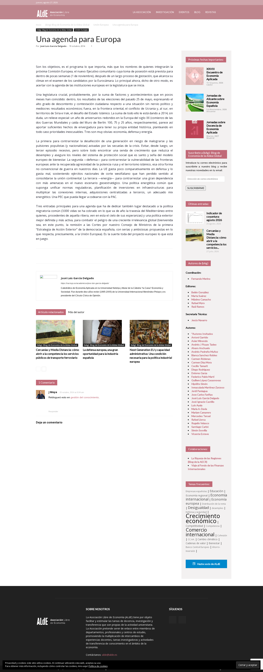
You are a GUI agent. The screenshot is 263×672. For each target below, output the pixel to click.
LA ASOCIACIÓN (142, 12)
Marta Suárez (198, 295)
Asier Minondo (199, 340)
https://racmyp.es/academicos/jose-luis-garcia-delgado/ (85, 283)
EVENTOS (184, 12)
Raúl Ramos (197, 306)
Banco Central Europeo (197, 547)
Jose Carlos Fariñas (202, 394)
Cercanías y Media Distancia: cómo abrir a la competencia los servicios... (216, 239)
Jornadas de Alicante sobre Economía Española (215, 100)
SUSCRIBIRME (195, 188)
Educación (216, 491)
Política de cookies (98, 666)
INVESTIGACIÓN (165, 12)
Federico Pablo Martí (202, 376)
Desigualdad (198, 507)
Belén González (200, 292)
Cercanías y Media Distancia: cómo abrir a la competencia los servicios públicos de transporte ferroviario (57, 353)
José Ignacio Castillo (202, 401)
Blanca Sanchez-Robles (204, 355)
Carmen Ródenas (201, 358)
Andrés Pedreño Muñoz (204, 351)
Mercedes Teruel (201, 416)
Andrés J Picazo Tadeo (203, 344)
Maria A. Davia (199, 408)
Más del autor (76, 312)
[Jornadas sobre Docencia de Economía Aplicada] (195, 129)
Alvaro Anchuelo (200, 348)
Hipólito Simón (199, 383)
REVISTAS (210, 12)
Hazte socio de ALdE (208, 563)
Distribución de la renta (214, 503)
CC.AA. (191, 539)
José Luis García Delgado (53, 46)
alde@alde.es (109, 654)
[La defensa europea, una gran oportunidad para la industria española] (104, 333)
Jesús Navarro (199, 320)
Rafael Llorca (198, 419)
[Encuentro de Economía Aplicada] (195, 76)
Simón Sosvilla (199, 430)
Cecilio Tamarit (199, 365)
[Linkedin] (218, 2)
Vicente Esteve (200, 433)
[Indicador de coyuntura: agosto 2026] (195, 217)
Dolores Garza (199, 373)
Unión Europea (101, 24)
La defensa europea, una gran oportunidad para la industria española (100, 353)
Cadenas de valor (196, 543)
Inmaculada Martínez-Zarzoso (207, 387)
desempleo (217, 508)
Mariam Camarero (201, 412)
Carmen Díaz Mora (201, 362)
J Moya (52, 392)
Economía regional (197, 495)
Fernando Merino (200, 278)
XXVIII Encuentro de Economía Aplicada (214, 74)
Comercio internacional (200, 532)
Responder (53, 411)
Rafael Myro (198, 303)
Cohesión (222, 535)
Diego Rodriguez (200, 369)
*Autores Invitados (202, 333)
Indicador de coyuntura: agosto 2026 (214, 216)
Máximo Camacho (201, 299)
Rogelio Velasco (200, 423)
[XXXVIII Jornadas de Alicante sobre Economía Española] (195, 103)
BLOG (197, 12)
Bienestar (214, 543)
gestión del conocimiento (85, 397)
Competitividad (194, 526)
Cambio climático (208, 539)
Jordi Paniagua (199, 391)
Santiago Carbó (200, 426)
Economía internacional (206, 497)
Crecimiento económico (203, 518)
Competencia (213, 526)
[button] (222, 12)
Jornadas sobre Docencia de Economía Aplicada (215, 127)
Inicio (38, 24)
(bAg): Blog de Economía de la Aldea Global (67, 24)
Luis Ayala (196, 405)
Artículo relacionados (51, 312)
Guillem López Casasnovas (206, 380)
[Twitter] (224, 2)
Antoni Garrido (199, 337)
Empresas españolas (196, 491)
